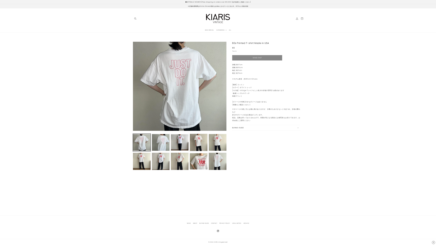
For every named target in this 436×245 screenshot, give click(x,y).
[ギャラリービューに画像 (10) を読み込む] (218, 161)
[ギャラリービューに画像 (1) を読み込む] (142, 142)
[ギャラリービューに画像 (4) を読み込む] (199, 142)
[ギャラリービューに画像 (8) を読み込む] (180, 161)
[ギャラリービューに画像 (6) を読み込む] (142, 161)
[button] (135, 18)
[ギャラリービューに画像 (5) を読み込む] (218, 142)
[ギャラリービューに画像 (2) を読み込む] (161, 142)
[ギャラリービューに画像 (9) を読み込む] (199, 161)
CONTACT (214, 223)
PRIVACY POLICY (224, 223)
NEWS (189, 223)
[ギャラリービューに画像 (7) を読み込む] (161, 161)
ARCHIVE (246, 223)
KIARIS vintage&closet (221, 242)
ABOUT (195, 223)
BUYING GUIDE (204, 223)
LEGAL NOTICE (236, 223)
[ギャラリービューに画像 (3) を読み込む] (180, 142)
